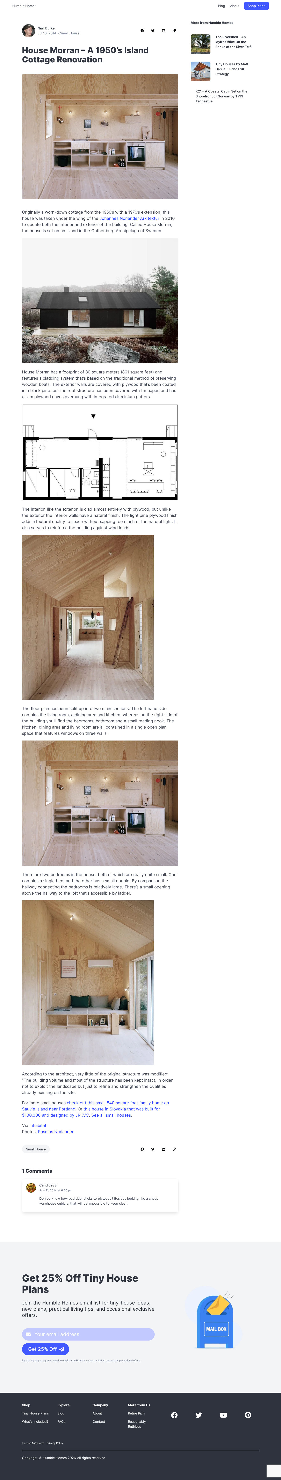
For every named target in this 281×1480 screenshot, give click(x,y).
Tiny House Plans (35, 1413)
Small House (69, 33)
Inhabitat (37, 1125)
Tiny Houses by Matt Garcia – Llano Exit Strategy (231, 69)
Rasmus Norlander (55, 1131)
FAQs (61, 1421)
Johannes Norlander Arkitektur (129, 218)
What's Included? (35, 1421)
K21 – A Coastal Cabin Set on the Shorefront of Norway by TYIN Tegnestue (221, 96)
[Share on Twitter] (153, 31)
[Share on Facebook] (142, 31)
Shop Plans (256, 6)
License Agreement (33, 1443)
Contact (99, 1421)
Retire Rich (136, 1413)
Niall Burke (46, 28)
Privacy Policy (55, 1443)
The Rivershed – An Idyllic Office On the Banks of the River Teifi (233, 42)
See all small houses (111, 1115)
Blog (221, 6)
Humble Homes (24, 6)
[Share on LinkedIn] (163, 31)
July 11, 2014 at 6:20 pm (55, 1190)
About (234, 6)
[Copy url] (174, 31)
